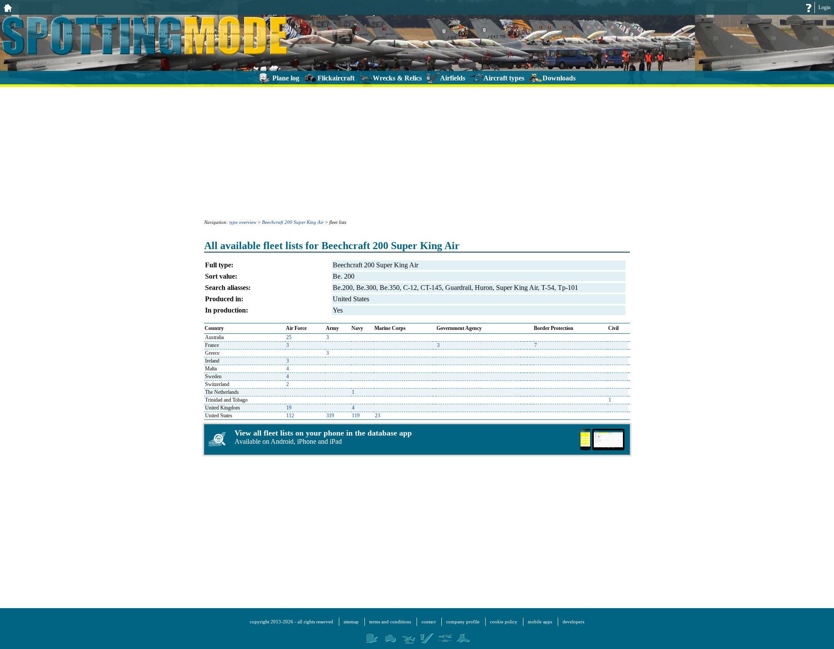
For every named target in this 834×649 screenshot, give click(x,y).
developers (573, 621)
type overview (242, 222)
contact (428, 621)
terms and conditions (390, 621)
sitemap (351, 621)
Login (824, 7)
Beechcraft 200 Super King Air (293, 222)
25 (288, 337)
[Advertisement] (417, 152)
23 (377, 416)
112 (290, 416)
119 (356, 416)
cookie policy (503, 621)
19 (288, 408)
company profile (463, 621)
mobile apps (540, 621)
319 (330, 416)
